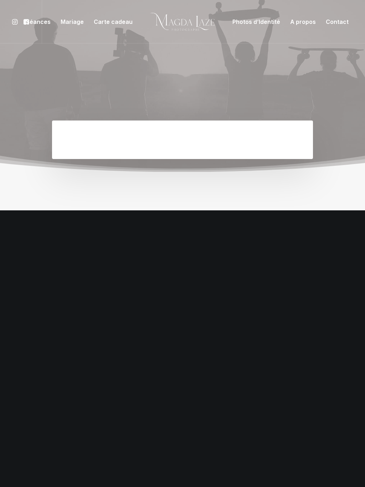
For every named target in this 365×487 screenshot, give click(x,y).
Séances (38, 21)
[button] (15, 21)
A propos (303, 21)
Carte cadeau (113, 21)
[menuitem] (15, 21)
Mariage (72, 21)
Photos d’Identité (256, 21)
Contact (337, 21)
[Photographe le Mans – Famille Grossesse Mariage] (182, 22)
